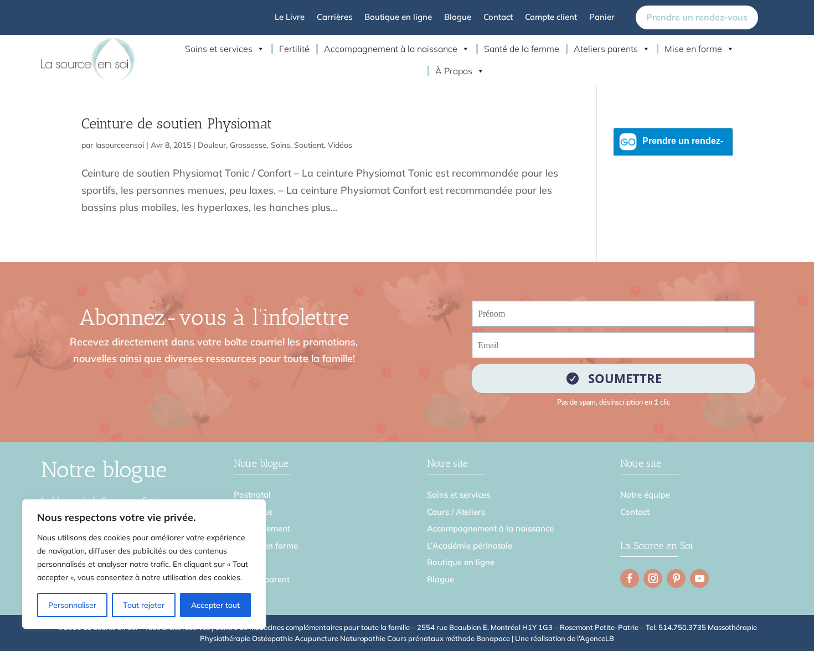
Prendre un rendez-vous (697, 17)
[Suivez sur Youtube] (699, 578)
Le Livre (290, 17)
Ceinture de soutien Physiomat (176, 123)
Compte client (551, 17)
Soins (280, 145)
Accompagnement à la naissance (390, 48)
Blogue (457, 17)
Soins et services (219, 48)
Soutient (309, 145)
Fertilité (294, 48)
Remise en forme (266, 545)
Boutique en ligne (398, 17)
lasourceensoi (119, 145)
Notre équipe (645, 494)
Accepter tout (215, 605)
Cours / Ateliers (456, 512)
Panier (602, 17)
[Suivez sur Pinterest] (676, 578)
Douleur (212, 145)
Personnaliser (72, 605)
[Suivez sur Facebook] (629, 578)
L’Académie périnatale (469, 545)
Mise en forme (693, 48)
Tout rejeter (143, 605)
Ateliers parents (606, 48)
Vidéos (340, 145)
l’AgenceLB (595, 638)
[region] (144, 564)
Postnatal (252, 494)
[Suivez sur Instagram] (652, 578)
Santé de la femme (521, 48)
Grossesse (248, 145)
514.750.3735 (682, 627)
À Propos (453, 70)
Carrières (334, 17)
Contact (498, 17)
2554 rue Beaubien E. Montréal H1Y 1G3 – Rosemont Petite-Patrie (527, 627)
